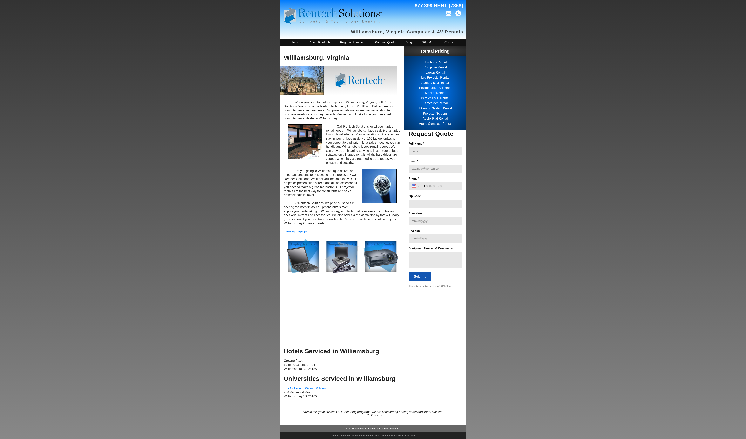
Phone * (414, 178)
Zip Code (415, 196)
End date (415, 231)
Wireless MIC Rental (435, 98)
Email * (413, 161)
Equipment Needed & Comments (431, 248)
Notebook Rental (435, 62)
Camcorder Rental (435, 103)
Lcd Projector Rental (435, 77)
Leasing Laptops (296, 231)
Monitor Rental (435, 93)
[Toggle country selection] (415, 186)
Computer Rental (435, 67)
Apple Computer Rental (435, 123)
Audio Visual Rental (435, 82)
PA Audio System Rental (435, 108)
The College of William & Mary (305, 388)
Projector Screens (435, 113)
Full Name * (416, 143)
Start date (415, 213)
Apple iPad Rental (435, 118)
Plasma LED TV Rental (435, 87)
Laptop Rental (435, 72)
